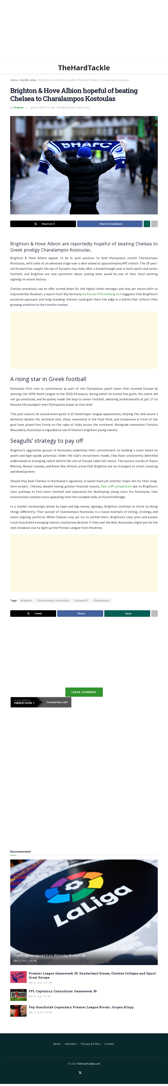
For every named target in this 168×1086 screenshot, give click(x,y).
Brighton (26, 600)
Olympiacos (101, 600)
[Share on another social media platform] (154, 224)
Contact (109, 1044)
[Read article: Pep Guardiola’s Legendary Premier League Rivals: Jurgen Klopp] (18, 1011)
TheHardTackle (84, 67)
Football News (55, 702)
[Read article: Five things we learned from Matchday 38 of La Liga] (84, 912)
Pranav (18, 107)
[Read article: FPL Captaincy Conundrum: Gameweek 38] (18, 995)
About (56, 1044)
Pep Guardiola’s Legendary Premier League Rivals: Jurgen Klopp (81, 1007)
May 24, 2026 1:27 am (40, 996)
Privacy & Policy (90, 1044)
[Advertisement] (84, 30)
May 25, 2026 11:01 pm (40, 982)
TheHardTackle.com (88, 1064)
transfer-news (28, 80)
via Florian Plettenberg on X (102, 294)
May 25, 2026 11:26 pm (24, 960)
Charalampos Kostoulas (53, 600)
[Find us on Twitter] (80, 1072)
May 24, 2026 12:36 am (40, 1012)
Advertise (71, 1044)
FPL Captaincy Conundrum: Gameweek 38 (63, 991)
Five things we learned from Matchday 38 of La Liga (49, 955)
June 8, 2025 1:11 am (43, 107)
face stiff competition (116, 486)
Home (13, 80)
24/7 (65, 702)
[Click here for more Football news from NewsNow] (27, 702)
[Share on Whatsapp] (147, 224)
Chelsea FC (81, 600)
